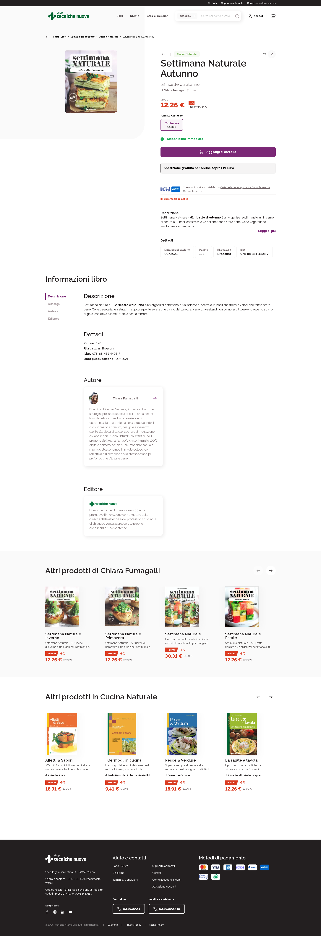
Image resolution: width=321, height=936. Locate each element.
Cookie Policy (156, 924)
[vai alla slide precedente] (258, 570)
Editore (53, 318)
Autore (53, 311)
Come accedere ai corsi (261, 3)
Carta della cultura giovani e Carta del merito (245, 187)
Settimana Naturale (115, 440)
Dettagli (54, 304)
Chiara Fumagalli (174, 90)
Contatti (212, 3)
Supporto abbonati (232, 3)
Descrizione (57, 296)
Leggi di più (267, 230)
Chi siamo (118, 872)
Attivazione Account (164, 886)
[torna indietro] (47, 37)
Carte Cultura (120, 865)
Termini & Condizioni (125, 879)
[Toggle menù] (46, 16)
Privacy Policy (133, 924)
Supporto (113, 924)
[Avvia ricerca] (237, 16)
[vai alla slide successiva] (271, 570)
